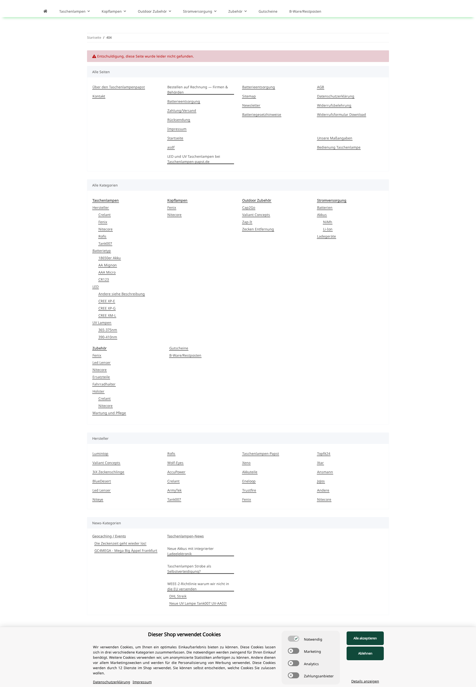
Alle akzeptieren (365, 638)
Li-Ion (327, 229)
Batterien (324, 207)
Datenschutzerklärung (335, 96)
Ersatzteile (101, 377)
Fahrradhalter (104, 384)
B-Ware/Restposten (185, 355)
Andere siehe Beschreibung (121, 293)
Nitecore (105, 229)
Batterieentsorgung (183, 101)
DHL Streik (177, 596)
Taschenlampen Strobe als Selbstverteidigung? (189, 569)
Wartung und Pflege (109, 412)
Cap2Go (248, 207)
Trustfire (249, 490)
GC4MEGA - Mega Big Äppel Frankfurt (125, 550)
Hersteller (100, 207)
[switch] (293, 639)
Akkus (322, 214)
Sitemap (249, 96)
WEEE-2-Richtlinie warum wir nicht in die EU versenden (198, 586)
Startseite (175, 138)
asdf (171, 147)
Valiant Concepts (256, 214)
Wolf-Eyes (175, 462)
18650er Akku (109, 257)
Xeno (246, 462)
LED (95, 286)
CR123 (103, 279)
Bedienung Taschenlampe (338, 147)
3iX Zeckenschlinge (108, 471)
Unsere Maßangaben (334, 138)
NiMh (327, 221)
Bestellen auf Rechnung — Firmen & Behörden (197, 89)
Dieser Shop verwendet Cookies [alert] (184, 634)
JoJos (321, 481)
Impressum (176, 128)
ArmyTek (174, 490)
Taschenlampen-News (185, 536)
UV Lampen (101, 322)
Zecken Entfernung (258, 229)
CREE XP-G (107, 308)
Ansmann (325, 471)
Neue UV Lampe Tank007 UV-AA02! (198, 603)
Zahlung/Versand (181, 110)
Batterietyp (101, 250)
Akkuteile (249, 471)
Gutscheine (178, 348)
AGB (320, 87)
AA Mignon (107, 265)
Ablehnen (365, 653)
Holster (98, 391)
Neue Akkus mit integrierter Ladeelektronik (190, 551)
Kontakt (98, 96)
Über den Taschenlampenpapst (118, 87)
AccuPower (176, 471)
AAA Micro (107, 272)
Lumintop (100, 453)
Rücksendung (178, 119)
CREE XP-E (106, 301)
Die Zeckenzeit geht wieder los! (120, 543)
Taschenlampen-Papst (260, 453)
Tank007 (105, 243)
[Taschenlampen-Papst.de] (45, 11)
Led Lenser (101, 362)
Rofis (102, 236)
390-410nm (107, 337)
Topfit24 (323, 453)
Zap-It (247, 221)
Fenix (102, 221)
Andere (323, 490)
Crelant (104, 214)
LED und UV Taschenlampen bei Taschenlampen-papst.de (193, 159)
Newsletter (251, 105)
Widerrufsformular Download (341, 114)
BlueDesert (101, 481)
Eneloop (249, 481)
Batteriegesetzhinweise (261, 114)
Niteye (97, 499)
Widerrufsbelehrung (334, 105)
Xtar (320, 462)
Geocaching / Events (109, 536)
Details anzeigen (365, 681)
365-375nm (107, 329)
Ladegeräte (326, 236)
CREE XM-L (107, 315)
